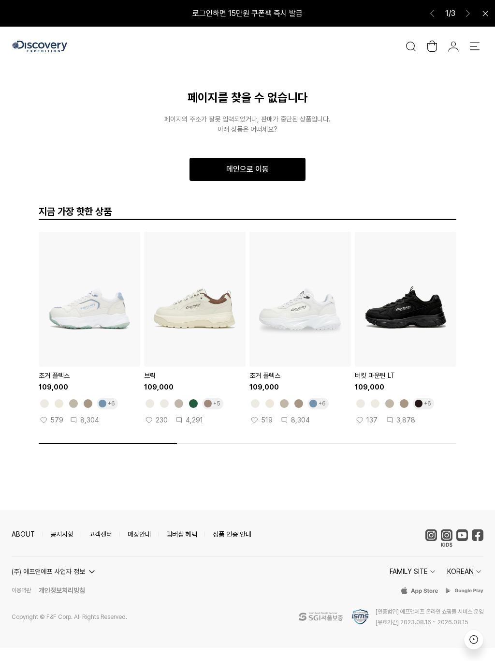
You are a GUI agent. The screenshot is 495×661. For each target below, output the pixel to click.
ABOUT (23, 534)
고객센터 (100, 534)
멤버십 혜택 (181, 534)
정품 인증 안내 (232, 534)
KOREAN (460, 571)
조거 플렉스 (54, 375)
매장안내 (139, 534)
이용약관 (21, 590)
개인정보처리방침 (62, 590)
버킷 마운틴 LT (375, 375)
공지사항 (61, 534)
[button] (55, 571)
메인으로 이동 (247, 169)
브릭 (150, 375)
